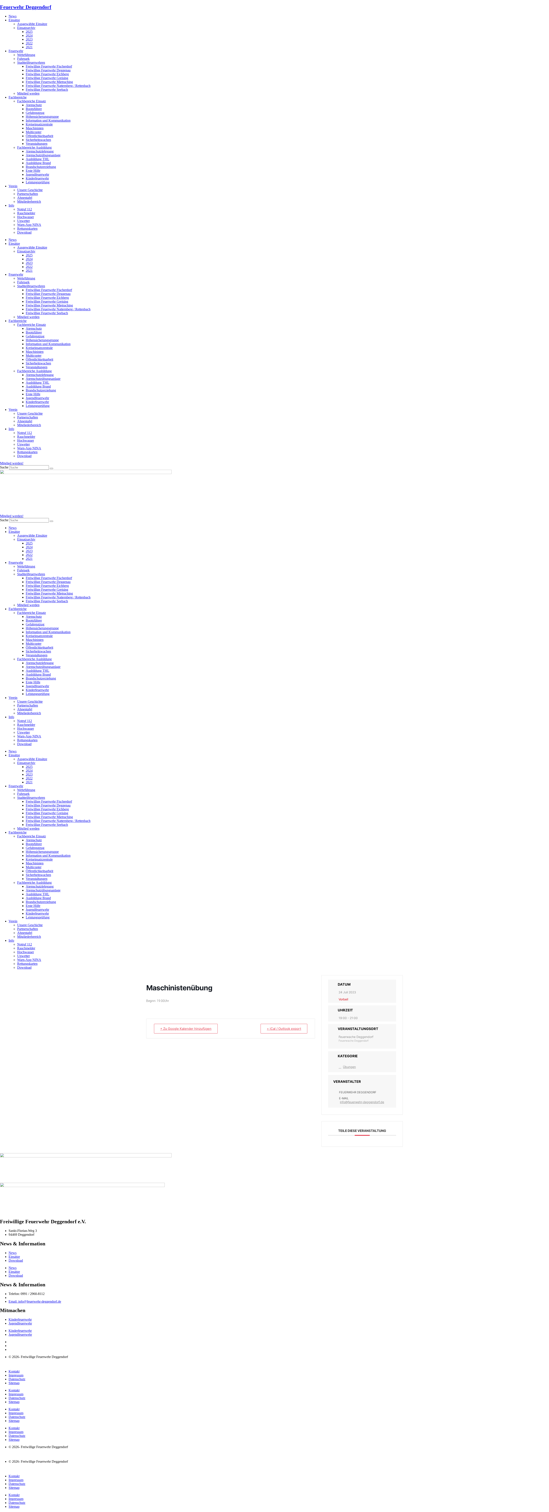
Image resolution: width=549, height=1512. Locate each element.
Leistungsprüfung (38, 182)
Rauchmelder (26, 213)
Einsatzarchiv (26, 28)
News (13, 16)
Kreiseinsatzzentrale (39, 124)
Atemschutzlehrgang (40, 151)
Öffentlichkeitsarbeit (39, 136)
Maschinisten (35, 128)
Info (11, 205)
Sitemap (14, 1383)
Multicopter (33, 132)
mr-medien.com (25, 1364)
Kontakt (14, 1371)
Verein (13, 186)
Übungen (349, 1067)
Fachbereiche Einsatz (31, 101)
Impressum (16, 1375)
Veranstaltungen (36, 143)
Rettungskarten (27, 228)
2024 (29, 35)
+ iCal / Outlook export (284, 1029)
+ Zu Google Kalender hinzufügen (185, 1029)
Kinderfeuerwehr (37, 178)
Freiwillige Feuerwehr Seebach (47, 89)
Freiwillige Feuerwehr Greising (47, 78)
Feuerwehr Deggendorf (25, 7)
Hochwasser (25, 217)
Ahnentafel (24, 197)
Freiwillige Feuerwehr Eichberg (47, 74)
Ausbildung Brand (38, 163)
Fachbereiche (18, 97)
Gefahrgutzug (35, 113)
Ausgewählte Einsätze (32, 24)
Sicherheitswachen (38, 140)
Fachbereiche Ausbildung (34, 147)
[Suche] (51, 468)
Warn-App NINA (29, 225)
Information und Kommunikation (48, 120)
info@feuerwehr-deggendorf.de (362, 1102)
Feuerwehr (16, 51)
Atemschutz (34, 105)
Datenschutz (17, 1379)
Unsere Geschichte (30, 190)
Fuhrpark (23, 58)
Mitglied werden (28, 93)
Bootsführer (34, 109)
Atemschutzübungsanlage (43, 155)
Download (24, 232)
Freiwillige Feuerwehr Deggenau (48, 70)
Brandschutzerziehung (41, 167)
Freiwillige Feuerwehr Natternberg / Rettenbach (58, 86)
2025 (29, 31)
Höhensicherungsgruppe (42, 116)
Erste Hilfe (33, 170)
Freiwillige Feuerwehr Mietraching (49, 82)
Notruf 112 (24, 209)
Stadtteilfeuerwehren (31, 62)
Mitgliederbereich (29, 201)
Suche (4, 467)
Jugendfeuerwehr (37, 174)
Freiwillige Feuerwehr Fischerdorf (49, 66)
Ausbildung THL (37, 159)
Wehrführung (26, 55)
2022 (29, 43)
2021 (29, 47)
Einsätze (14, 20)
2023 (29, 39)
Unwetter (23, 221)
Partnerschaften (27, 194)
